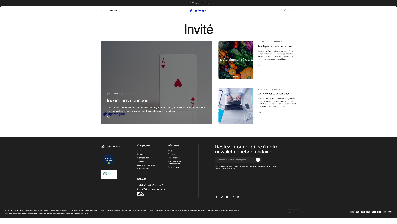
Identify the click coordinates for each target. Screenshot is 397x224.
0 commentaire (129, 94)
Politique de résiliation (81, 213)
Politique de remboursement (13, 213)
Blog (170, 151)
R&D (139, 151)
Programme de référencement (174, 162)
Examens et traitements (147, 165)
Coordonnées (70, 213)
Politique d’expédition (59, 213)
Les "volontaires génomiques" (274, 93)
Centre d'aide (173, 167)
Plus (108, 117)
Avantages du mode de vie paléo (275, 46)
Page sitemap (143, 168)
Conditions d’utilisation (45, 213)
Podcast (171, 154)
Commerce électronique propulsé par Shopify (223, 210)
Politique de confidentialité (29, 213)
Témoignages (173, 158)
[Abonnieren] (258, 160)
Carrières (141, 154)
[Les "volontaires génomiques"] (236, 106)
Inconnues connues (127, 100)
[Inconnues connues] (156, 82)
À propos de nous (144, 158)
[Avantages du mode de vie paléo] (236, 60)
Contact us (141, 161)
